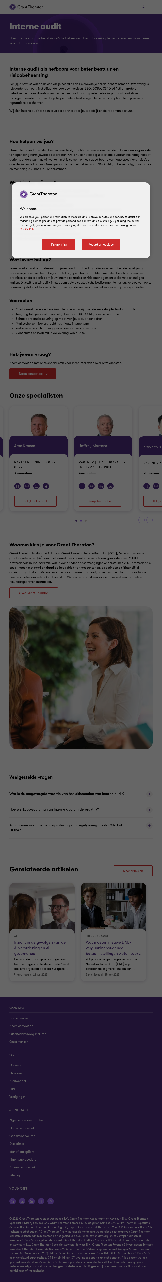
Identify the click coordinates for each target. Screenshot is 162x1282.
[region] (81, 220)
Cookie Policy (28, 229)
